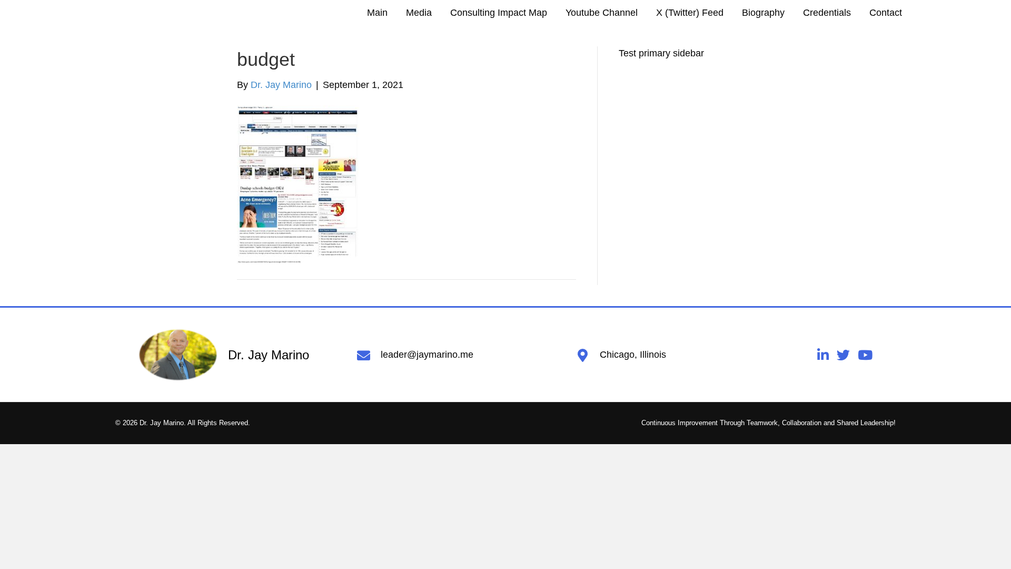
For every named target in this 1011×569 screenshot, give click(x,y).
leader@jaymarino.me (427, 354)
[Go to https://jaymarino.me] (237, 355)
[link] (377, 13)
